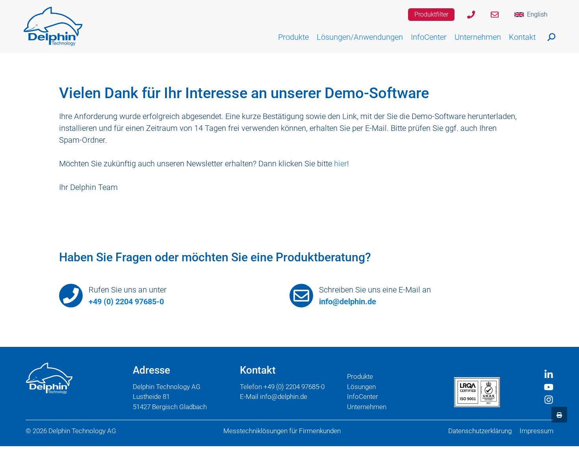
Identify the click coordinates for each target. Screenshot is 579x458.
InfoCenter (362, 396)
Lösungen (361, 387)
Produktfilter (431, 14)
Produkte (360, 376)
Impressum (536, 431)
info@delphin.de (347, 301)
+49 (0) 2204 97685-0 (126, 301)
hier (340, 163)
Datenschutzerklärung (480, 431)
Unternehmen (366, 407)
